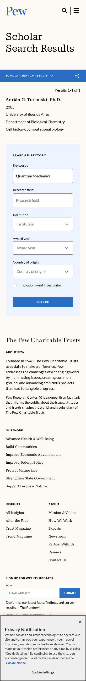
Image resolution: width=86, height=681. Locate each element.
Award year (21, 238)
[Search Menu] (65, 11)
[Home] (43, 340)
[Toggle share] (77, 76)
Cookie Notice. (16, 663)
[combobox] (16, 224)
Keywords (20, 165)
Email (9, 585)
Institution (20, 215)
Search (43, 302)
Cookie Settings (43, 672)
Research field (23, 190)
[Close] (80, 622)
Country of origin (26, 262)
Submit (70, 593)
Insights (13, 504)
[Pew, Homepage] (16, 11)
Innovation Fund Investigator (40, 285)
